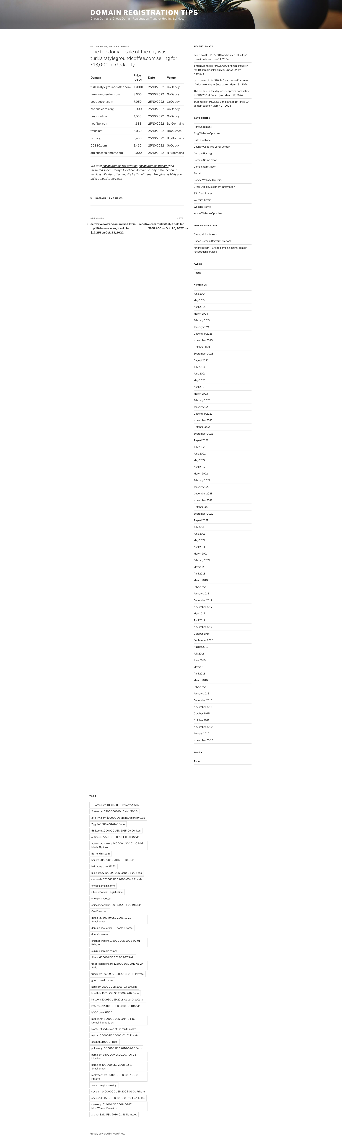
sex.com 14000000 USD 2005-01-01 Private (118, 1091)
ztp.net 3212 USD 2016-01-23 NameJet (114, 1114)
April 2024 (200, 306)
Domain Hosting (203, 153)
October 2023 (202, 346)
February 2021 (202, 560)
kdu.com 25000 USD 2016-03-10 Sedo (114, 986)
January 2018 (201, 593)
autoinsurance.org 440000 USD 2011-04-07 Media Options (117, 845)
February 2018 (202, 586)
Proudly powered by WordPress (107, 1133)
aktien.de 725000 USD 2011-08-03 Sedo (115, 836)
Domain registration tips (144, 12)
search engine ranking (103, 1085)
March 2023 (201, 393)
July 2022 (199, 446)
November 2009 (203, 740)
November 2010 (203, 726)
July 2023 (199, 366)
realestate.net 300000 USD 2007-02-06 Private (115, 1076)
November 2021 (203, 500)
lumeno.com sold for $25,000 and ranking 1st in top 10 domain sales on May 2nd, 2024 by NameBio (221, 69)
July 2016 (199, 653)
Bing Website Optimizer (207, 133)
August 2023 (201, 360)
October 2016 (202, 633)
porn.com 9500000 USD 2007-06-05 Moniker (113, 1056)
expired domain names (104, 950)
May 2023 (199, 380)
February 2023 (202, 400)
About (197, 272)
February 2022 (202, 480)
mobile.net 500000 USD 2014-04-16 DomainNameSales (113, 1020)
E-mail (197, 173)
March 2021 (201, 553)
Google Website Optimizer (208, 179)
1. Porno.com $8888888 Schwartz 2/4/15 (115, 804)
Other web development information (214, 186)
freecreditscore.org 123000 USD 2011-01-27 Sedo (117, 965)
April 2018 (199, 573)
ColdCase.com (99, 911)
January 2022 (201, 486)
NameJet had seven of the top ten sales (113, 1028)
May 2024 (199, 300)
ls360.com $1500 (101, 1012)
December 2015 (203, 700)
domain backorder (101, 927)
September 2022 (203, 433)
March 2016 (201, 680)
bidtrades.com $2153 (103, 866)
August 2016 (201, 646)
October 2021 (201, 506)
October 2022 (202, 426)
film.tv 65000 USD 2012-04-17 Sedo (112, 957)
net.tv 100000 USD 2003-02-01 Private (114, 1035)
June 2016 (200, 660)
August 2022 (201, 440)
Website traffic (202, 206)
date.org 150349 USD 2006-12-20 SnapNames (111, 919)
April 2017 (199, 620)
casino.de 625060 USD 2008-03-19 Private (116, 879)
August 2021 (201, 520)
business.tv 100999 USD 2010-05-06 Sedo (116, 872)
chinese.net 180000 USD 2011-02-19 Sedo (116, 904)
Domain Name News (109, 198)
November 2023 (203, 340)
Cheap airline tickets (205, 234)
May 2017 (199, 613)
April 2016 (199, 673)
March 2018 (201, 580)
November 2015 (203, 706)
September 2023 (203, 353)
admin (124, 46)
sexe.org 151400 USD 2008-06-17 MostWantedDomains (111, 1106)
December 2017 (203, 600)
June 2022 (200, 453)
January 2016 (201, 693)
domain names (99, 934)
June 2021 (199, 533)
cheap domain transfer (154, 166)
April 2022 (199, 466)
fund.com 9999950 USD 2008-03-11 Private (117, 973)
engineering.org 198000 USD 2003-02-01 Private (115, 942)
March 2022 (201, 473)
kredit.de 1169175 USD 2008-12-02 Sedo (115, 993)
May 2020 (200, 566)
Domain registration (205, 166)
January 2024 (201, 327)
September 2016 (203, 640)
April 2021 (199, 546)
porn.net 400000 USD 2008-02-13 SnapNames (112, 1066)
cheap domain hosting (142, 170)
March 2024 (201, 313)
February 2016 (202, 686)
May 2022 (199, 460)
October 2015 (202, 713)
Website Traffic (202, 199)
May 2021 (199, 540)
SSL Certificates (203, 193)
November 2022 (203, 420)
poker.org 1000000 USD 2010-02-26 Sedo (116, 1048)
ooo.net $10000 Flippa (104, 1041)
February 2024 (202, 320)
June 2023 (200, 373)
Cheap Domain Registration (107, 892)
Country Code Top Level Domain (212, 146)
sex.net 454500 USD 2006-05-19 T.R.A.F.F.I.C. (118, 1097)
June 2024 (200, 293)
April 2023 (200, 386)
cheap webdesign (101, 898)
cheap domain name (103, 885)
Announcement (202, 126)
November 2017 (203, 606)
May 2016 (199, 666)
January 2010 (201, 733)
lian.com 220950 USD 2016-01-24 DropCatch (117, 999)
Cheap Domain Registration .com (212, 240)
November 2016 (203, 626)
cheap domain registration (120, 166)
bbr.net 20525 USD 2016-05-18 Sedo (112, 859)
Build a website (202, 140)
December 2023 (203, 333)
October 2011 (201, 720)
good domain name (102, 980)
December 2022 (203, 413)
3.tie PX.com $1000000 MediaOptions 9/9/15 (118, 817)
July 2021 (199, 526)
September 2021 (203, 513)
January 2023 (201, 406)
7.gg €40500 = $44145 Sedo (108, 824)
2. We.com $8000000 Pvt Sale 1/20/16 (114, 811)
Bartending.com (100, 853)
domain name (125, 927)
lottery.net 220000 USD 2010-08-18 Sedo (115, 1005)
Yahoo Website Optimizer (208, 213)
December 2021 (203, 493)
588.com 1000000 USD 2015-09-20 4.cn (116, 830)
